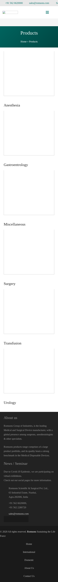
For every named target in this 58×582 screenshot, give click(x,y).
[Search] (54, 12)
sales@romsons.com (19, 513)
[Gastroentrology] (29, 139)
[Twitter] (19, 519)
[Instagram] (13, 519)
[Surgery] (29, 258)
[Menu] (47, 12)
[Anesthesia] (29, 79)
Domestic (29, 560)
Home (24, 41)
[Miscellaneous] (29, 198)
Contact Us (29, 576)
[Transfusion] (29, 317)
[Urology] (29, 377)
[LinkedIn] (25, 519)
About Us (29, 568)
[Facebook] (7, 519)
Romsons (31, 531)
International (29, 552)
